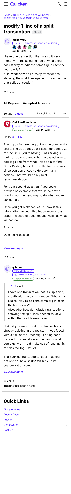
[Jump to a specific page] (64, 113)
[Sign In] (65, 4)
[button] (7, 41)
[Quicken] (19, 4)
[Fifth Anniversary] (25, 47)
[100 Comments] (35, 47)
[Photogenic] (14, 47)
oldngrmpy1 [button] (19, 39)
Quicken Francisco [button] (24, 122)
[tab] (11, 103)
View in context (13, 248)
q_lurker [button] (17, 267)
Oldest (19, 113)
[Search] (59, 4)
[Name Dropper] (19, 47)
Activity (8, 419)
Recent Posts (11, 414)
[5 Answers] (30, 47)
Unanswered (35, 424)
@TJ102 (17, 137)
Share (9, 92)
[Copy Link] (30, 51)
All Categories (12, 409)
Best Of (8, 429)
